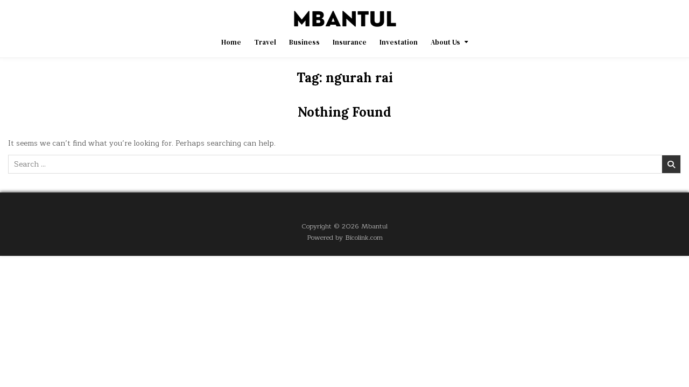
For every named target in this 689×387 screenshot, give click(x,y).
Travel (265, 42)
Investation (398, 42)
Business (304, 42)
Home (231, 42)
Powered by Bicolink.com (345, 237)
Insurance (350, 42)
